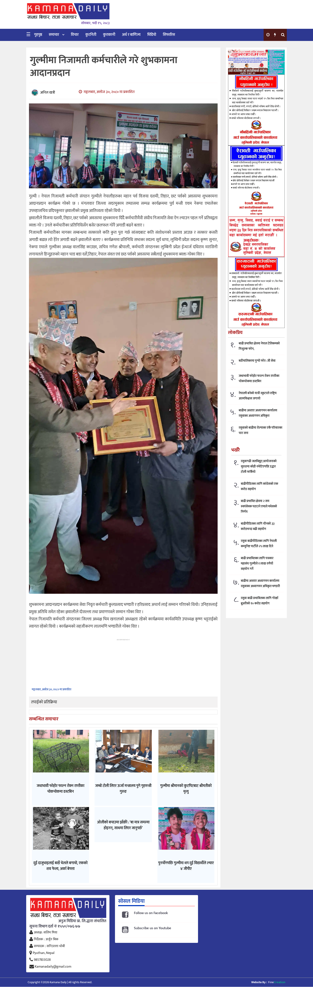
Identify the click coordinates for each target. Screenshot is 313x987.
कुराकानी (109, 35)
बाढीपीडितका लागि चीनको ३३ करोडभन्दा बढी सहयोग (257, 526)
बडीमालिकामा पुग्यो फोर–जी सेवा (257, 361)
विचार (75, 35)
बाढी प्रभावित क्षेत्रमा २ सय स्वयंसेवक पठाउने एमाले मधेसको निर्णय (259, 506)
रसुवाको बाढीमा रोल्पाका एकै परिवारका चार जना (260, 430)
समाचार (54, 35)
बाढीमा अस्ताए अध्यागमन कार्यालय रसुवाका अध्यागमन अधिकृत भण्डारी (260, 583)
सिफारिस (169, 35)
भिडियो (151, 35)
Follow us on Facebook (151, 913)
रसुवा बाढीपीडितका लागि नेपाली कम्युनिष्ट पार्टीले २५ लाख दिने (259, 543)
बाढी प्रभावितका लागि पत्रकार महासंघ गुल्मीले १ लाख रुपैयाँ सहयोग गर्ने (257, 564)
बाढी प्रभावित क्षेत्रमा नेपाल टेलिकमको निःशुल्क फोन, (259, 346)
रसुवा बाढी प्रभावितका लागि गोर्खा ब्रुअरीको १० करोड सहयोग (259, 600)
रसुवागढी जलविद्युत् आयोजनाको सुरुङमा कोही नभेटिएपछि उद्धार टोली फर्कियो (259, 467)
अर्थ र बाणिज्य (131, 35)
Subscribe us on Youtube (152, 928)
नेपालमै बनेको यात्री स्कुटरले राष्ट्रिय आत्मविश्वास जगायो (258, 396)
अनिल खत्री (47, 92)
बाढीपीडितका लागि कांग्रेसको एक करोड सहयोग (259, 486)
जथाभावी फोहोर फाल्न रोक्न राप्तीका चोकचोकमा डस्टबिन (259, 378)
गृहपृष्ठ (38, 35)
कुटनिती (90, 35)
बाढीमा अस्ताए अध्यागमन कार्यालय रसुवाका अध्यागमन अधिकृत (258, 413)
